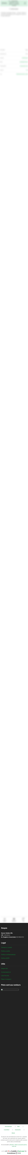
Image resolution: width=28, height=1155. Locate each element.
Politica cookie (5, 951)
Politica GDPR (5, 958)
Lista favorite (5, 975)
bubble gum (25, 58)
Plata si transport (6, 979)
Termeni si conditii (6, 947)
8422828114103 (24, 62)
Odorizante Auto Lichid (22, 74)
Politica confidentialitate (8, 954)
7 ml (27, 70)
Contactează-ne (6, 972)
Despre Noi (4, 968)
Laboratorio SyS (24, 66)
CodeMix (14, 1151)
